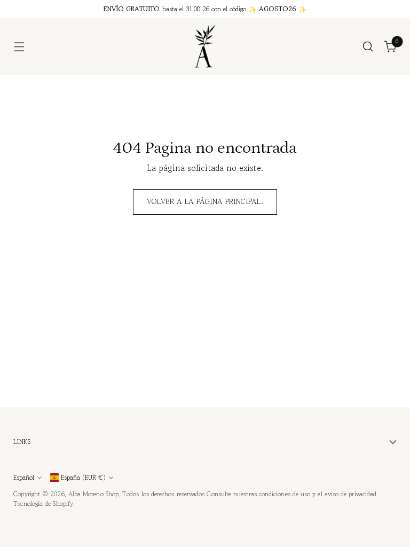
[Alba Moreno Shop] (205, 46)
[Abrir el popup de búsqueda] (368, 47)
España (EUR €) (83, 477)
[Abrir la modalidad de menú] (19, 47)
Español (23, 477)
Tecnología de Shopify (43, 503)
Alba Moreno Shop (93, 493)
